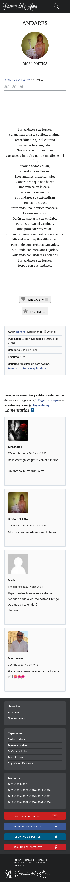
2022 (18, 790)
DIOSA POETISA (22, 80)
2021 (25, 790)
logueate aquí (42, 405)
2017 (10, 796)
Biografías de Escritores (20, 763)
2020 (33, 790)
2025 (18, 784)
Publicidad (19, 865)
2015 (25, 796)
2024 (25, 784)
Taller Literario (15, 757)
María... (44, 368)
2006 (48, 802)
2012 (48, 796)
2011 (10, 802)
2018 (48, 790)
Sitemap (17, 860)
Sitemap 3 (42, 860)
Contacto (40, 863)
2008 (33, 802)
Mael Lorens (15, 658)
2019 (40, 790)
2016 (18, 796)
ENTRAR (14, 712)
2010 (18, 802)
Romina (21, 331)
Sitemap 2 (29, 860)
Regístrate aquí (48, 400)
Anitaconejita (30, 368)
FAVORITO (37, 312)
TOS (29, 863)
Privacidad (19, 863)
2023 (10, 790)
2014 (33, 796)
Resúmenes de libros (18, 751)
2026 (10, 784)
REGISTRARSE (18, 718)
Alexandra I (14, 368)
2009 (25, 802)
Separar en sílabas (17, 745)
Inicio (7, 80)
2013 (40, 796)
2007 (40, 802)
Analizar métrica (16, 739)
